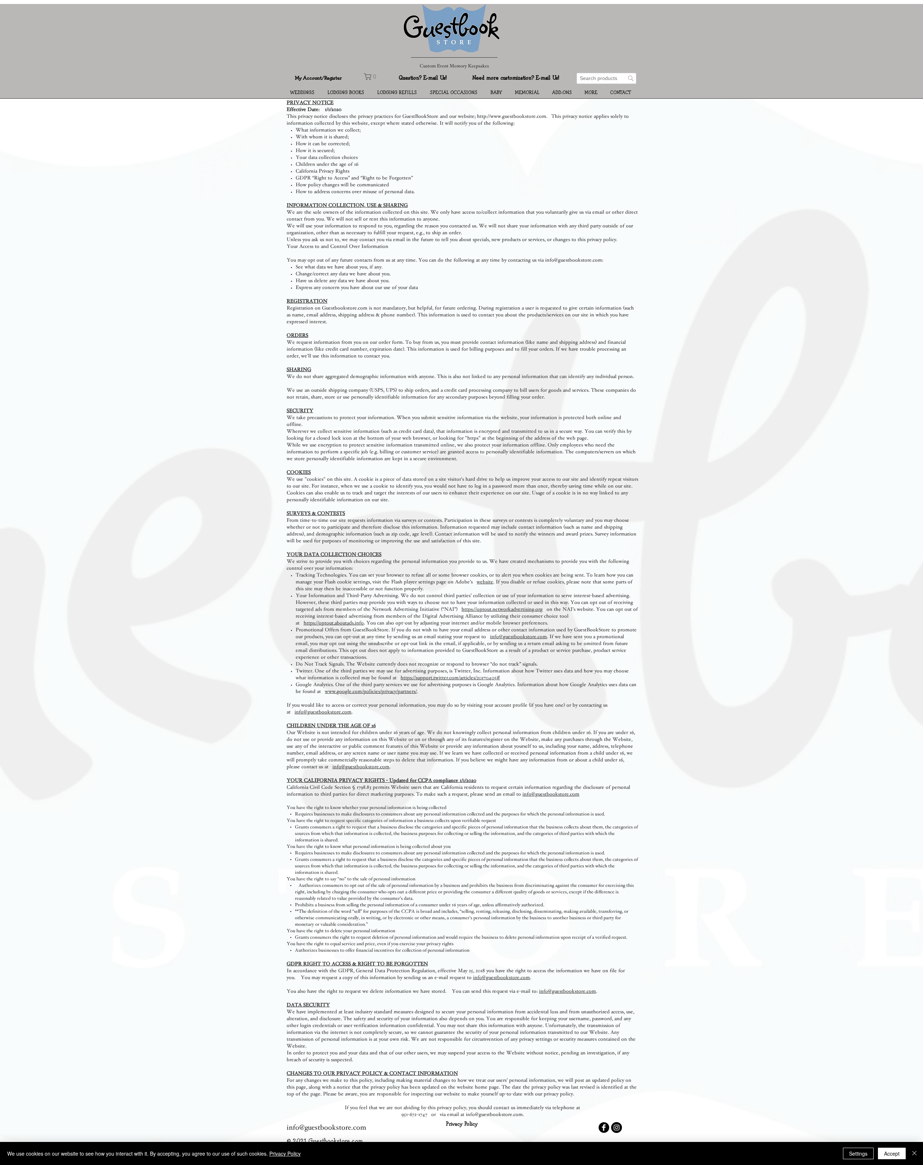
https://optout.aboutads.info (334, 623)
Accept (892, 1153)
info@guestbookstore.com (518, 637)
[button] (303, 93)
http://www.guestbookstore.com (511, 116)
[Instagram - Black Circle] (616, 1127)
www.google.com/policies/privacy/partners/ (371, 691)
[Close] (914, 1153)
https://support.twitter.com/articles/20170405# (450, 678)
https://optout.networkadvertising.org (502, 609)
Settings (858, 1153)
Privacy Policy (285, 1153)
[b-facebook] (604, 1127)
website (485, 582)
